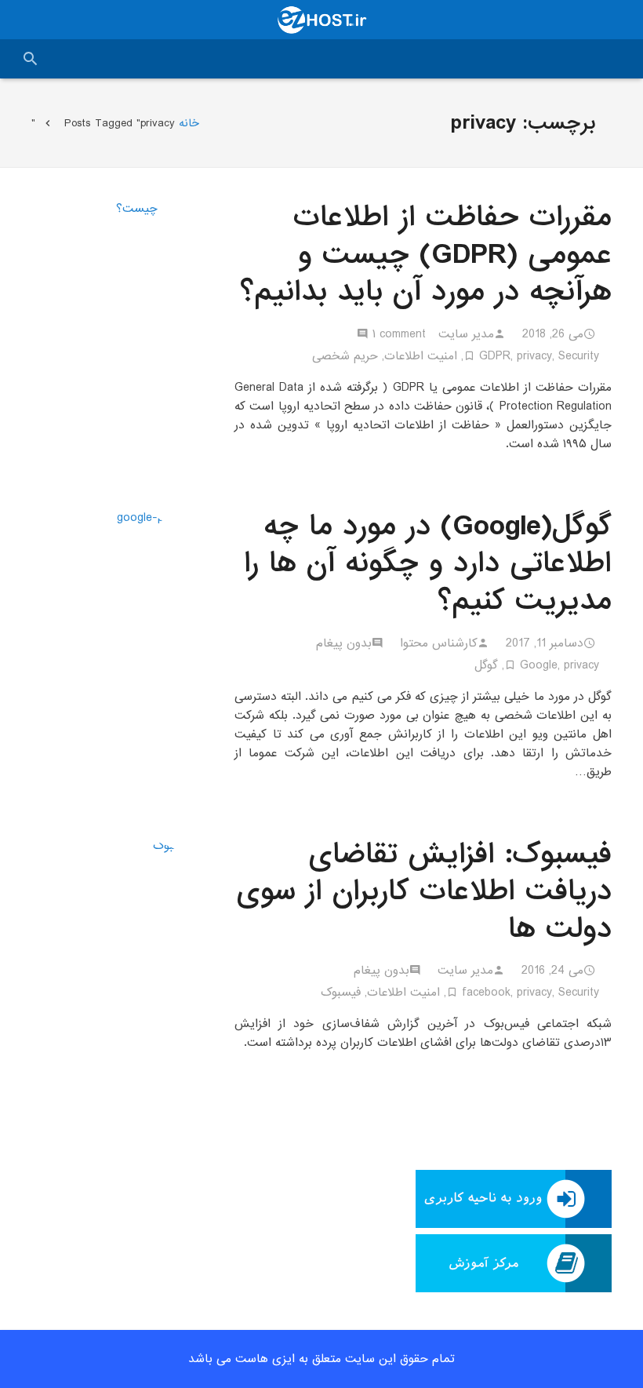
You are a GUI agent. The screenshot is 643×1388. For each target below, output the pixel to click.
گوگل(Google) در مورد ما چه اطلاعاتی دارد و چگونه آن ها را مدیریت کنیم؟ (428, 564)
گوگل (486, 665)
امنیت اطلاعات (420, 356)
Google (539, 665)
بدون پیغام (344, 643)
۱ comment (399, 334)
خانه (189, 123)
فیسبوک (341, 992)
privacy (534, 356)
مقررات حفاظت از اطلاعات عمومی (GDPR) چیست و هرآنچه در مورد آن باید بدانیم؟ (426, 254)
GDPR (494, 356)
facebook (486, 992)
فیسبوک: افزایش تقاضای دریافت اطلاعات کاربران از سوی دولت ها (424, 891)
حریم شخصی (345, 356)
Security (578, 356)
